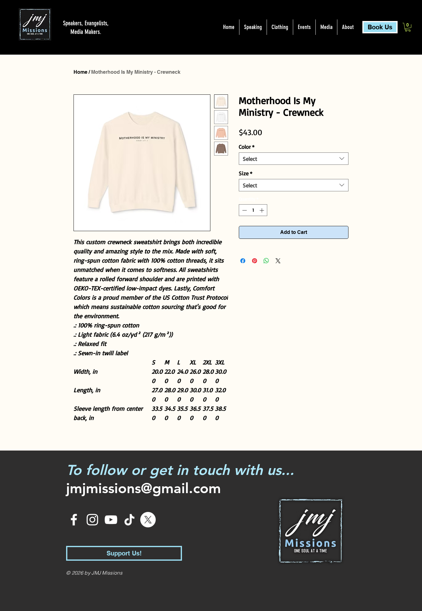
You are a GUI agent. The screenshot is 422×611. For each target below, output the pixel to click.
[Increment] (262, 210)
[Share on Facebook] (243, 260)
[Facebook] (74, 519)
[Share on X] (278, 260)
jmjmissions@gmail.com (143, 488)
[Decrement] (244, 210)
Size (245, 173)
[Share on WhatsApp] (266, 260)
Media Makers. (85, 31)
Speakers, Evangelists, (86, 23)
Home (80, 72)
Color (247, 146)
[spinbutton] (253, 210)
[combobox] (293, 158)
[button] (408, 27)
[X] (148, 519)
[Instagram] (92, 519)
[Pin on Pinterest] (254, 260)
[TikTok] (129, 519)
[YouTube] (111, 519)
